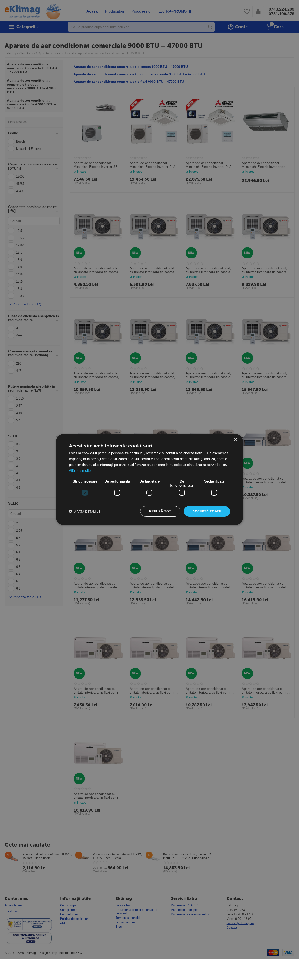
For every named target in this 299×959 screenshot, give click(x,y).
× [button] (235, 439)
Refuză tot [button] (160, 511)
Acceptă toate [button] (206, 511)
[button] (84, 511)
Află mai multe (80, 470)
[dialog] (149, 479)
